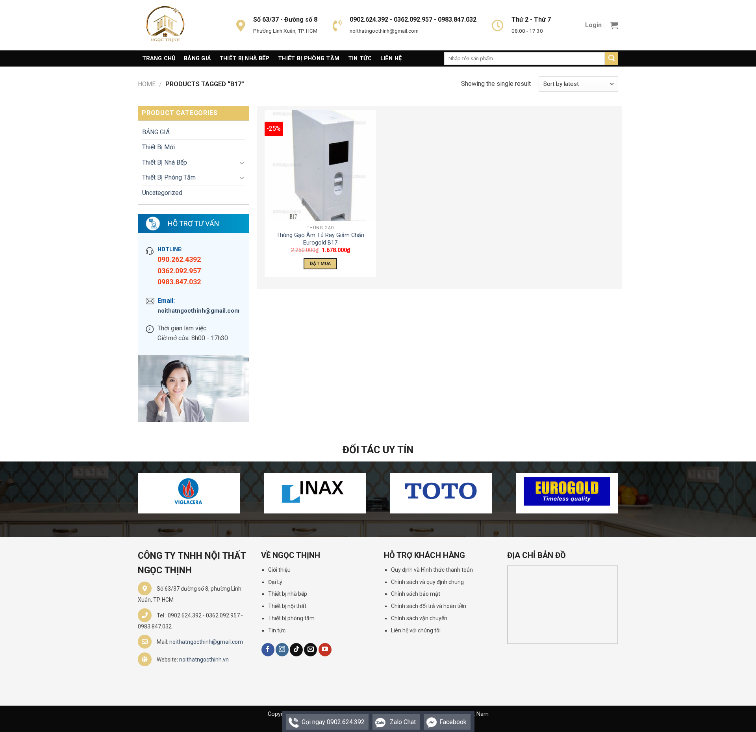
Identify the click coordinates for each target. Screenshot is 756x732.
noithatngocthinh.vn (204, 659)
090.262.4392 (179, 259)
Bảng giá (197, 58)
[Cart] (614, 25)
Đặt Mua (320, 263)
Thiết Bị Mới (158, 147)
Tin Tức (360, 58)
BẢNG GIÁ (156, 132)
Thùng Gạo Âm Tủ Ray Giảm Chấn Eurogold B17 (320, 239)
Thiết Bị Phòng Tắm (308, 58)
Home (147, 84)
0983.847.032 (179, 282)
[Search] (611, 58)
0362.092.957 (179, 271)
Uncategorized (162, 192)
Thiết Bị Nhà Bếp (244, 58)
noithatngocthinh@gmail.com (198, 310)
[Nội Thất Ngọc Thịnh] (177, 25)
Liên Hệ (391, 58)
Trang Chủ (159, 58)
